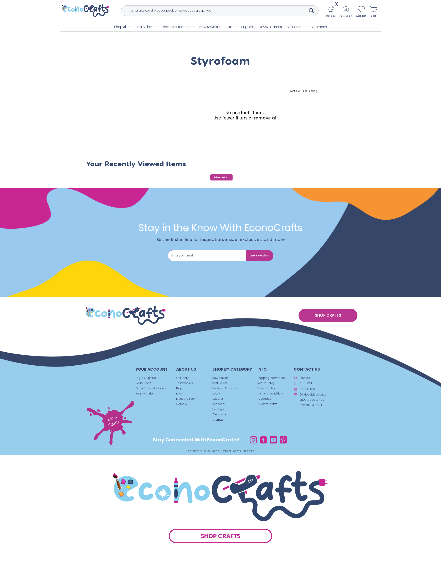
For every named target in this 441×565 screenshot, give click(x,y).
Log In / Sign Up (146, 378)
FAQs (179, 394)
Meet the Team (186, 399)
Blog (179, 388)
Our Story (182, 378)
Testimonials (184, 383)
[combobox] (220, 10)
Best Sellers (144, 26)
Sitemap (218, 420)
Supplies (218, 399)
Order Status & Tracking (151, 388)
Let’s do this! (260, 255)
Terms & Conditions (271, 394)
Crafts (216, 394)
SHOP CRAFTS (328, 315)
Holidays (218, 409)
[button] (122, 26)
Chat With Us (308, 383)
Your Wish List (144, 394)
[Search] (311, 10)
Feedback (264, 399)
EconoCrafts (219, 451)
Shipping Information (272, 378)
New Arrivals (208, 26)
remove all (266, 118)
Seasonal (294, 26)
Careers (181, 404)
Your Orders (143, 383)
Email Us (305, 378)
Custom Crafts (267, 404)
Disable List (221, 177)
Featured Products (175, 26)
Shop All (120, 26)
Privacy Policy (267, 388)
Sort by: (295, 91)
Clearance (219, 414)
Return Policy (266, 383)
